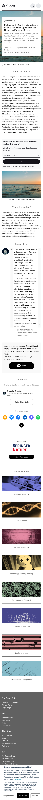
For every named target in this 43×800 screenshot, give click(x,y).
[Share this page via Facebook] (18, 417)
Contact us (6, 725)
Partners (5, 746)
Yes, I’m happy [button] (23, 795)
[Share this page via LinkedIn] (25, 417)
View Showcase (21, 457)
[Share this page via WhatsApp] (38, 417)
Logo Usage (6, 708)
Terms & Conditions (10, 702)
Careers (5, 741)
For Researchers (8, 756)
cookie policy (17, 779)
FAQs (4, 723)
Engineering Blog (9, 743)
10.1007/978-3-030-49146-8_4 (18, 52)
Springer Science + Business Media (16, 64)
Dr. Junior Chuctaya (25, 330)
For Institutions (8, 761)
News (4, 738)
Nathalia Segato (20, 199)
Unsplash (32, 199)
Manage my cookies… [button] (9, 795)
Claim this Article (21, 402)
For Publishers (7, 759)
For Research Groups (10, 764)
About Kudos (7, 735)
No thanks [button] (35, 795)
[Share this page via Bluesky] (11, 417)
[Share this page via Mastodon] (31, 417)
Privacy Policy (7, 705)
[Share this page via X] (21, 425)
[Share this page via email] (5, 417)
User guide (6, 720)
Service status (7, 718)
